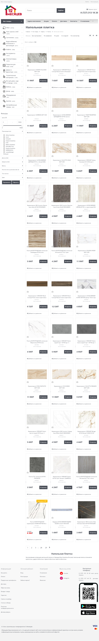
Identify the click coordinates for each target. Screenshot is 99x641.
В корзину (43, 80)
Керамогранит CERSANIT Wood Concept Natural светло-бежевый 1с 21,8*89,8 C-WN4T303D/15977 (62, 71)
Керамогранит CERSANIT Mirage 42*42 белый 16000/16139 (87, 432)
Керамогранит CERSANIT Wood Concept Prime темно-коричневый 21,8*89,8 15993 (37, 297)
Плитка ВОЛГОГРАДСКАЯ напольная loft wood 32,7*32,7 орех (62, 251)
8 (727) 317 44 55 (85, 578)
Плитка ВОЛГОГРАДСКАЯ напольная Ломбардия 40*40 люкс (37, 251)
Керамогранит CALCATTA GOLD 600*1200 (62, 161)
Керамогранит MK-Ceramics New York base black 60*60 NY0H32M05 (86, 522)
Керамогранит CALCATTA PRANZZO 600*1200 (86, 387)
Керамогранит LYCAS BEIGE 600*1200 (62, 387)
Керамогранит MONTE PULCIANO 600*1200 (37, 70)
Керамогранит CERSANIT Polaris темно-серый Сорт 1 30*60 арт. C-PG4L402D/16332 (86, 342)
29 (46, 548)
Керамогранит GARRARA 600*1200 (37, 115)
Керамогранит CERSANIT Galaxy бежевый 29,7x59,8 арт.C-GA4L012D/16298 (87, 161)
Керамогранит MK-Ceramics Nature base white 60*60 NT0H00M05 (37, 206)
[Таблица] (96, 35)
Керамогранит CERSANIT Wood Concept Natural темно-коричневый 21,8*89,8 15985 (62, 297)
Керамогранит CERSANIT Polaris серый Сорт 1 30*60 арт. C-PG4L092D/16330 (62, 342)
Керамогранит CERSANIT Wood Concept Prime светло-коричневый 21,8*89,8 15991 (86, 71)
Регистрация (94, 2)
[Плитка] (90, 35)
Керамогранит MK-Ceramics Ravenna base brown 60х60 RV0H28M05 (62, 206)
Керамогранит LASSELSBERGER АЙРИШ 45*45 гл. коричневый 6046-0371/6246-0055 (86, 207)
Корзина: (92, 9)
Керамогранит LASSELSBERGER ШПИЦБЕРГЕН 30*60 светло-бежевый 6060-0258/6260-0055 (62, 116)
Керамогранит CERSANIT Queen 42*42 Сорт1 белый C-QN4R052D (62, 477)
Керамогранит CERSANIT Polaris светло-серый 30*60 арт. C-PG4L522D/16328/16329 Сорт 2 (37, 433)
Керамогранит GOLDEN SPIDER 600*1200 (86, 251)
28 (41, 548)
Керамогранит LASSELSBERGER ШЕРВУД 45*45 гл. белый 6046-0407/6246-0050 (37, 161)
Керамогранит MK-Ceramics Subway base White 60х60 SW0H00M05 (62, 432)
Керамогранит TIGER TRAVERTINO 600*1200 (86, 115)
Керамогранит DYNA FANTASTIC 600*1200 (37, 387)
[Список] (93, 35)
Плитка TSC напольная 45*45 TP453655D (37, 477)
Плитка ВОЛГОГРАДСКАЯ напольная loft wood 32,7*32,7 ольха (86, 477)
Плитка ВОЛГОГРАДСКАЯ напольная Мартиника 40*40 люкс (37, 341)
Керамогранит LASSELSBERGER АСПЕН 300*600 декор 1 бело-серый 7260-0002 (86, 297)
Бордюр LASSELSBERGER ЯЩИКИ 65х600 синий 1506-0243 (62, 522)
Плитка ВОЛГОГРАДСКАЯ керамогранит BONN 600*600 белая (37, 522)
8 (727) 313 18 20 (84, 573)
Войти (87, 2)
